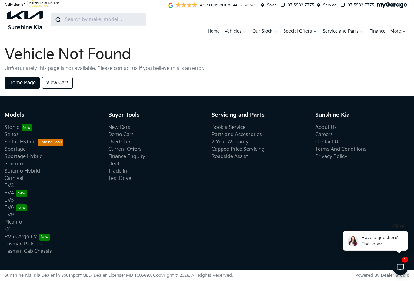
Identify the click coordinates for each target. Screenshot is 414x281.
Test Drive (119, 178)
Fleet (113, 164)
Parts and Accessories (237, 135)
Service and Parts (341, 31)
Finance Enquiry (126, 156)
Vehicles (233, 31)
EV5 (9, 200)
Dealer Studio (395, 275)
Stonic (12, 127)
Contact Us (328, 142)
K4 (8, 229)
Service (329, 5)
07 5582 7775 (301, 5)
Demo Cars (121, 135)
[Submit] (58, 19)
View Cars (57, 83)
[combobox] (98, 19)
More (395, 31)
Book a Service (228, 127)
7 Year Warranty (230, 142)
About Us (326, 127)
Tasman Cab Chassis (28, 251)
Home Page (22, 83)
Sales (271, 5)
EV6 (9, 208)
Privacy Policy (331, 156)
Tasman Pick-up (23, 244)
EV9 (9, 215)
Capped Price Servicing (238, 149)
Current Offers (125, 149)
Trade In (117, 171)
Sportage (15, 149)
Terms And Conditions (340, 149)
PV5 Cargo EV (21, 237)
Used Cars (120, 142)
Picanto (13, 222)
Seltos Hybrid (20, 142)
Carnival (14, 178)
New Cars (119, 127)
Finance (377, 31)
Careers (324, 135)
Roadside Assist (230, 156)
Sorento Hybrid (22, 171)
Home (214, 31)
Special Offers (297, 31)
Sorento (14, 164)
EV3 (9, 186)
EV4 (9, 193)
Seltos (12, 135)
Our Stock (262, 31)
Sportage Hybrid (24, 156)
